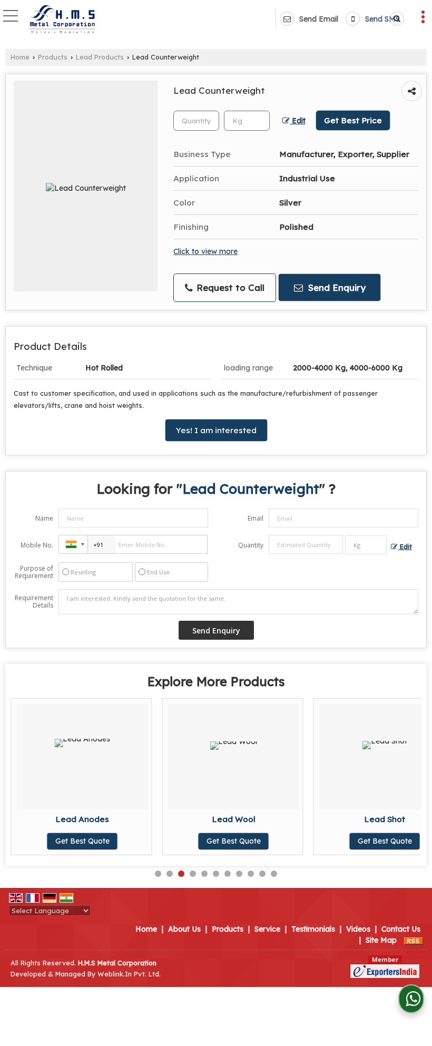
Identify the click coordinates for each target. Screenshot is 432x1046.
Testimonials (313, 929)
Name (44, 518)
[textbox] (247, 121)
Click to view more (205, 251)
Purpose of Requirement (34, 572)
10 (262, 874)
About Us (184, 929)
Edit (298, 120)
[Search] (395, 19)
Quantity (250, 545)
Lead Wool (234, 819)
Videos (358, 929)
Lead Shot (384, 819)
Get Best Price (353, 120)
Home (20, 57)
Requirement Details (34, 601)
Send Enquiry (336, 287)
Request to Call (229, 287)
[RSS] (413, 940)
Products (52, 57)
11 (274, 874)
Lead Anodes (82, 819)
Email (255, 518)
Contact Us (400, 929)
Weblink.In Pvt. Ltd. (129, 974)
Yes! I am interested (216, 430)
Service (267, 929)
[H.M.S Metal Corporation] (62, 20)
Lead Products (100, 57)
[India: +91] (73, 544)
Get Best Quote (82, 841)
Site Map (381, 940)
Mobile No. (37, 545)
